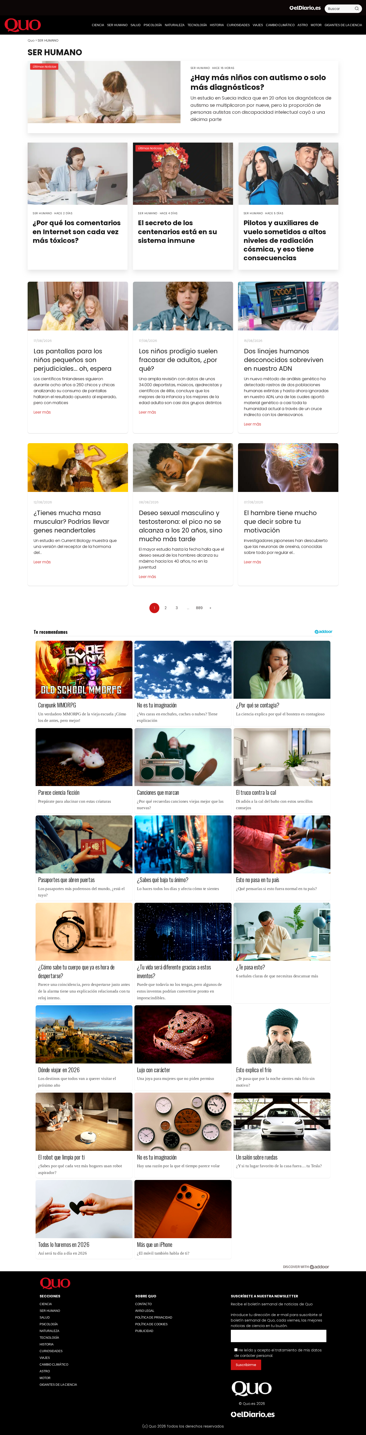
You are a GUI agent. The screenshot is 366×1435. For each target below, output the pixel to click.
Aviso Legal (144, 1311)
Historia (217, 25)
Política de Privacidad (153, 1317)
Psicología (153, 25)
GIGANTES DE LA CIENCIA (343, 25)
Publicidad (144, 1331)
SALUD (135, 25)
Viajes (258, 25)
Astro (303, 25)
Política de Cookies (151, 1324)
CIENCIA (98, 25)
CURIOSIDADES (238, 25)
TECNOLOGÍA (197, 25)
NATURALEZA (174, 25)
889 (199, 607)
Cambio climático (280, 25)
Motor (316, 25)
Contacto (143, 1304)
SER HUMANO (117, 25)
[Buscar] (357, 8)
